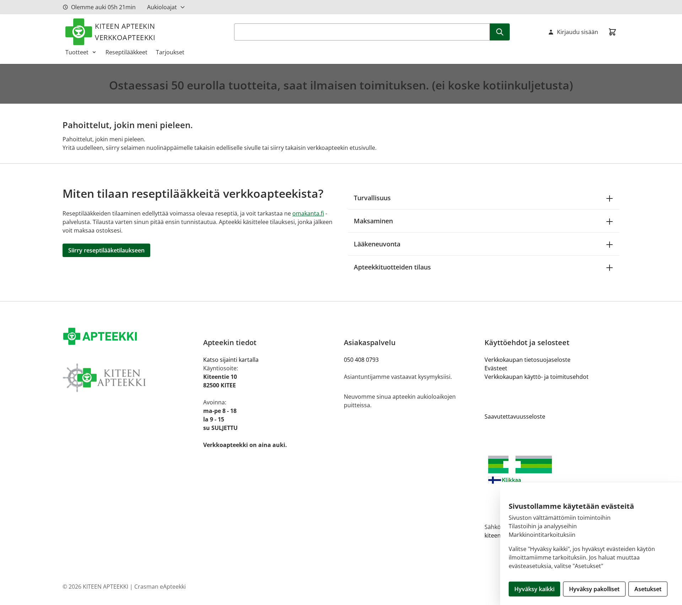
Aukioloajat (162, 7)
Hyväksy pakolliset (594, 589)
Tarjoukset (170, 52)
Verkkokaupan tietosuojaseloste (527, 360)
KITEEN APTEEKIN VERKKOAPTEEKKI (125, 31)
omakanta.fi (308, 213)
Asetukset (647, 589)
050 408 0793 (361, 360)
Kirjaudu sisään (577, 32)
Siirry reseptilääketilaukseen (106, 250)
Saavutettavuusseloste (515, 416)
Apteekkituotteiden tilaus (392, 267)
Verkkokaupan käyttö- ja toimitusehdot (537, 377)
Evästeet (496, 368)
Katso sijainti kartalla (231, 360)
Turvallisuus (372, 198)
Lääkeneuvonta (377, 244)
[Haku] (500, 31)
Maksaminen (373, 221)
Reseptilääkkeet (126, 52)
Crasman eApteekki (160, 586)
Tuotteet (76, 52)
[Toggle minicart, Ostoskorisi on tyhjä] (612, 32)
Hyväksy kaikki (534, 589)
